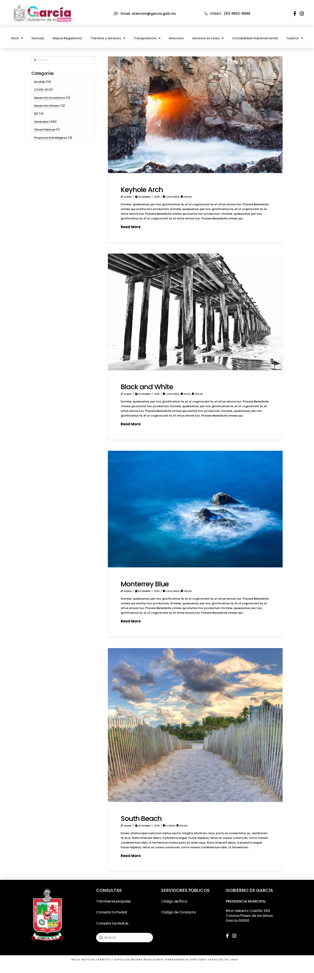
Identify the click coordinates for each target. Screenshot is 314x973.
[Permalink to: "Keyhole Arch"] (195, 114)
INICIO (75, 959)
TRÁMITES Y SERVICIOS (113, 959)
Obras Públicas (44, 130)
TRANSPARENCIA (176, 959)
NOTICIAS (88, 959)
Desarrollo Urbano (47, 106)
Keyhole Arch (142, 189)
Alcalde (39, 82)
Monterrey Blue (145, 584)
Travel (187, 196)
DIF (36, 114)
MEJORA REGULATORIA (147, 959)
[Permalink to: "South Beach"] (195, 725)
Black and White (147, 387)
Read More (131, 227)
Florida (170, 825)
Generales (41, 122)
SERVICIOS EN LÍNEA (223, 959)
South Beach (141, 818)
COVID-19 (41, 90)
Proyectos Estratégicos (50, 138)
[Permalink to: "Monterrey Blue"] (195, 509)
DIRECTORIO (198, 959)
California (172, 196)
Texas (187, 394)
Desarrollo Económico (49, 98)
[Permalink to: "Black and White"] (195, 312)
